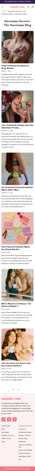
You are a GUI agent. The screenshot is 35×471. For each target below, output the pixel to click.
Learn (3, 442)
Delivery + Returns (24, 435)
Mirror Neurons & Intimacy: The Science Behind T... (16, 305)
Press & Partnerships (25, 450)
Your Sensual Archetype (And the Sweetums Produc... (17, 126)
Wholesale (21, 442)
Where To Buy (6, 439)
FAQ (19, 460)
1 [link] (9, 390)
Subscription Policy (24, 456)
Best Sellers (5, 432)
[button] (2, 7)
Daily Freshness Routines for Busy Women (15, 67)
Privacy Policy (23, 439)
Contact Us (22, 429)
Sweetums (13, 469)
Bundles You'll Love (7, 435)
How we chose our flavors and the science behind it (15, 364)
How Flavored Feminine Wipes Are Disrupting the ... (15, 248)
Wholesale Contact (25, 432)
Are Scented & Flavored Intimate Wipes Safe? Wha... (17, 189)
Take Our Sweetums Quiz (25, 446)
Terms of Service (24, 453)
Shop (3, 429)
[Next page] (25, 390)
